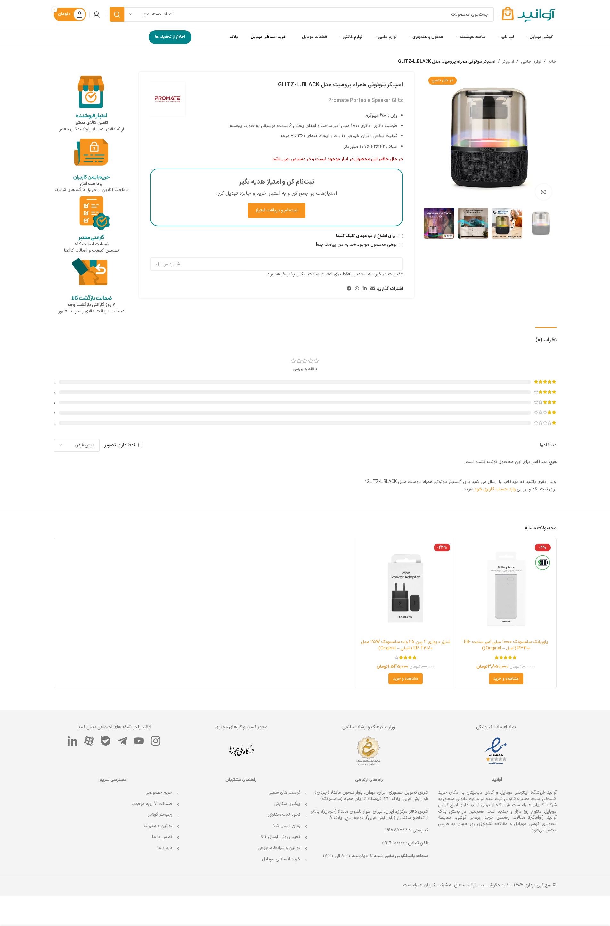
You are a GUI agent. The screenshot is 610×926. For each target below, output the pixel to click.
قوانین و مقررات (158, 826)
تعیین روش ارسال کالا (280, 836)
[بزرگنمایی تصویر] (543, 192)
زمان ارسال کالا (286, 826)
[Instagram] (155, 741)
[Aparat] (89, 741)
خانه (552, 61)
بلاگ (234, 37)
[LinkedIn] (72, 741)
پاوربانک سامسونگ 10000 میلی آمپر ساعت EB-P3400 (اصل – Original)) (506, 645)
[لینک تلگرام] (349, 289)
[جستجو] (117, 14)
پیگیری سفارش (287, 803)
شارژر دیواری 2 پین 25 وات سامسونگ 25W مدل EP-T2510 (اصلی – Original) (405, 645)
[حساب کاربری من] (96, 14)
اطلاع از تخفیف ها (170, 37)
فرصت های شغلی (284, 792)
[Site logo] (528, 14)
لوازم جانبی (531, 61)
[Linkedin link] (365, 289)
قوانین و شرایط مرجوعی (279, 848)
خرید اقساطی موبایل (268, 37)
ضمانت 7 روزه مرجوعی (151, 803)
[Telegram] (122, 741)
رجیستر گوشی (160, 814)
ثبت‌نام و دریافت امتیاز (277, 210)
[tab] (546, 337)
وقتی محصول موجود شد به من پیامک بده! (356, 244)
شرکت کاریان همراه (539, 805)
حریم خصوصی (158, 792)
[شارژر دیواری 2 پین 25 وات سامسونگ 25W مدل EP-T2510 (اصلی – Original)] (405, 588)
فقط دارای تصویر (119, 445)
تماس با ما (162, 836)
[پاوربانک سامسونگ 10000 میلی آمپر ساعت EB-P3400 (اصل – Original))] (506, 588)
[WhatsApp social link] (357, 289)
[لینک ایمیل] (373, 289)
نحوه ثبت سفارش (284, 814)
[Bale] (105, 741)
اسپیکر (508, 61)
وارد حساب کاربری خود (495, 489)
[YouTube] (139, 741)
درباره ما (164, 848)
